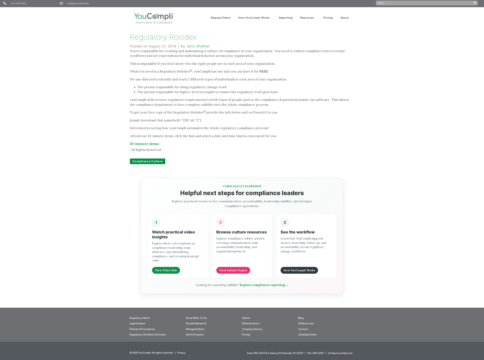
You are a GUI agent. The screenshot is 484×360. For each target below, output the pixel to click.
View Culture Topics (233, 270)
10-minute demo (144, 143)
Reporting (286, 17)
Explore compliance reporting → (264, 285)
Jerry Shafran (198, 46)
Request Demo (221, 17)
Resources (307, 17)
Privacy (181, 353)
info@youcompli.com (78, 3)
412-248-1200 (18, 3)
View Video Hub (166, 270)
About (344, 17)
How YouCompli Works (254, 17)
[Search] (475, 3)
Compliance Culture (147, 161)
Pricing (328, 17)
